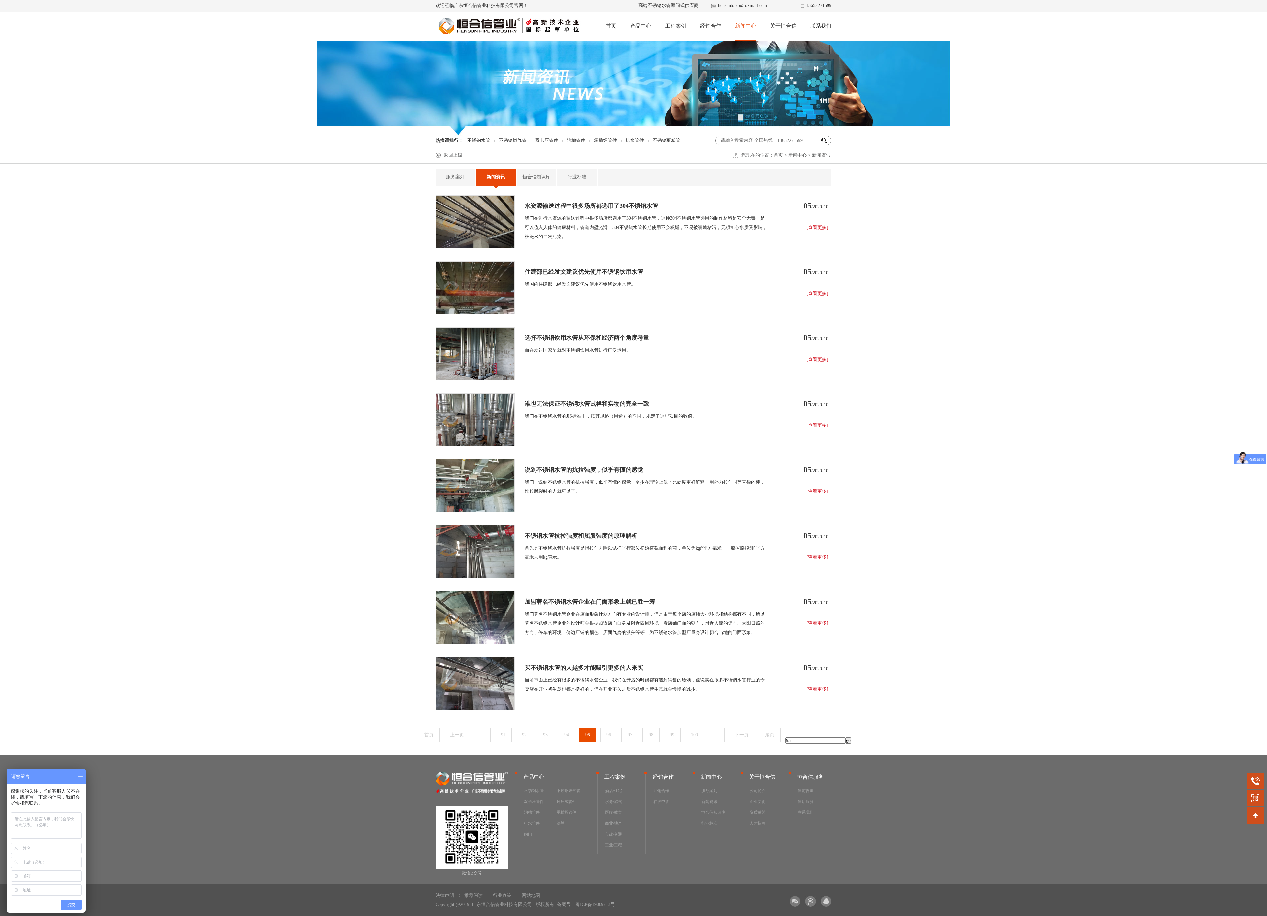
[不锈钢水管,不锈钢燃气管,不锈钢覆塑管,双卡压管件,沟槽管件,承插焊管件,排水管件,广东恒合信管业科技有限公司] (508, 26)
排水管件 (635, 140)
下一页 (742, 734)
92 (524, 734)
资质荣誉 (757, 812)
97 (630, 734)
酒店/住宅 (613, 790)
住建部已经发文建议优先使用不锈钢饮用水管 (584, 271)
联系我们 (820, 26)
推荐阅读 (473, 895)
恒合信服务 (810, 777)
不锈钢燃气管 (513, 140)
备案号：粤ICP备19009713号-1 (588, 904)
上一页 (457, 734)
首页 (611, 26)
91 (503, 734)
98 (651, 734)
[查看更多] (817, 227)
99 (672, 734)
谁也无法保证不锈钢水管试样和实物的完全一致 (587, 403)
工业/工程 (613, 845)
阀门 (528, 834)
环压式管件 (566, 801)
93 (545, 734)
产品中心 (640, 26)
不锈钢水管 (478, 140)
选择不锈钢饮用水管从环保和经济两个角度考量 (587, 337)
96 (608, 734)
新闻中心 (745, 26)
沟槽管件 (576, 140)
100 (694, 734)
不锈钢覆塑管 (666, 140)
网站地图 (531, 895)
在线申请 (661, 801)
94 (566, 734)
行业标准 (577, 176)
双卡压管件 (546, 140)
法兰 (561, 823)
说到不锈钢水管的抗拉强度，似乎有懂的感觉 (584, 469)
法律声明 (445, 895)
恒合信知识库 (536, 176)
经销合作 (710, 26)
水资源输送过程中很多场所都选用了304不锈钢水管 (591, 206)
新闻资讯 (821, 155)
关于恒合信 (783, 26)
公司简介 (757, 790)
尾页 (769, 734)
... (482, 734)
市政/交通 (613, 834)
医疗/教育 (613, 812)
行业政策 (502, 895)
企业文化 (757, 801)
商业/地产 (613, 823)
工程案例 (675, 26)
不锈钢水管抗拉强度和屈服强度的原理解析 (581, 535)
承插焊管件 (605, 140)
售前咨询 (806, 790)
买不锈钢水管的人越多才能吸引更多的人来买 (584, 667)
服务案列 (455, 176)
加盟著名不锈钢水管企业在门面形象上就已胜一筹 (590, 601)
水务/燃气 (613, 801)
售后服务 (806, 801)
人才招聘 (757, 823)
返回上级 (453, 155)
